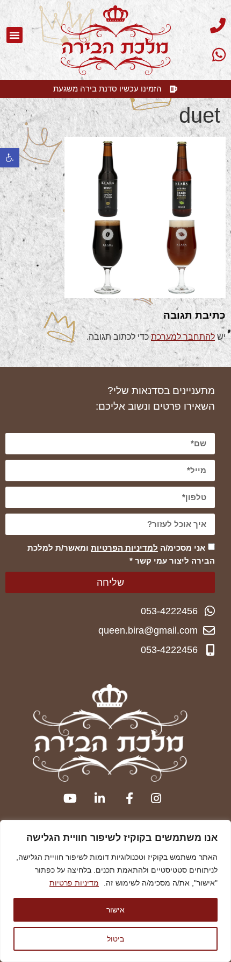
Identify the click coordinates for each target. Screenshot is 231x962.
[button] (9, 157)
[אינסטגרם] (153, 798)
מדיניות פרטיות (74, 883)
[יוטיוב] (68, 798)
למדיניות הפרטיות (124, 547)
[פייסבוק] (124, 798)
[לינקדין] (96, 798)
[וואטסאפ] (198, 54)
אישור (115, 909)
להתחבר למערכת (183, 336)
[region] (115, 891)
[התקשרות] (198, 25)
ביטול (115, 938)
